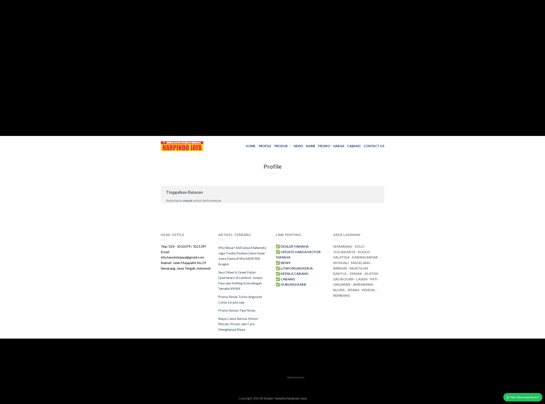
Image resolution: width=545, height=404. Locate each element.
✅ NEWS (283, 263)
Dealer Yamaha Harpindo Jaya (285, 398)
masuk (187, 200)
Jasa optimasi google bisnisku (259, 384)
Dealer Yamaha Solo (290, 388)
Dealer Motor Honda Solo (219, 384)
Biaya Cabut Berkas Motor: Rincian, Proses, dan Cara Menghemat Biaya (238, 323)
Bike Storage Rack (263, 388)
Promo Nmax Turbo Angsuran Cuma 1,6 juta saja (240, 299)
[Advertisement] (127, 68)
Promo (324, 146)
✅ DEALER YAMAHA (292, 246)
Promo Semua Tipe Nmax (236, 310)
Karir (310, 146)
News (298, 146)
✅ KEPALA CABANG (292, 273)
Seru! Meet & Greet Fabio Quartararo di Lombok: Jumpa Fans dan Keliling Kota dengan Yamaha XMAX (240, 280)
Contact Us (374, 146)
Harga (338, 146)
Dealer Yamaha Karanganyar (180, 384)
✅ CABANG (285, 279)
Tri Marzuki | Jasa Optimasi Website (340, 384)
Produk (281, 146)
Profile (265, 146)
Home (250, 146)
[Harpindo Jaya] (182, 146)
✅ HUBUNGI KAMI (291, 284)
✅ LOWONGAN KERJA (294, 268)
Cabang (354, 146)
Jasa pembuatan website (297, 384)
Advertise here (295, 377)
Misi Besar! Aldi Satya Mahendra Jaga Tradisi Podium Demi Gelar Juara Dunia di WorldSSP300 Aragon (242, 256)
